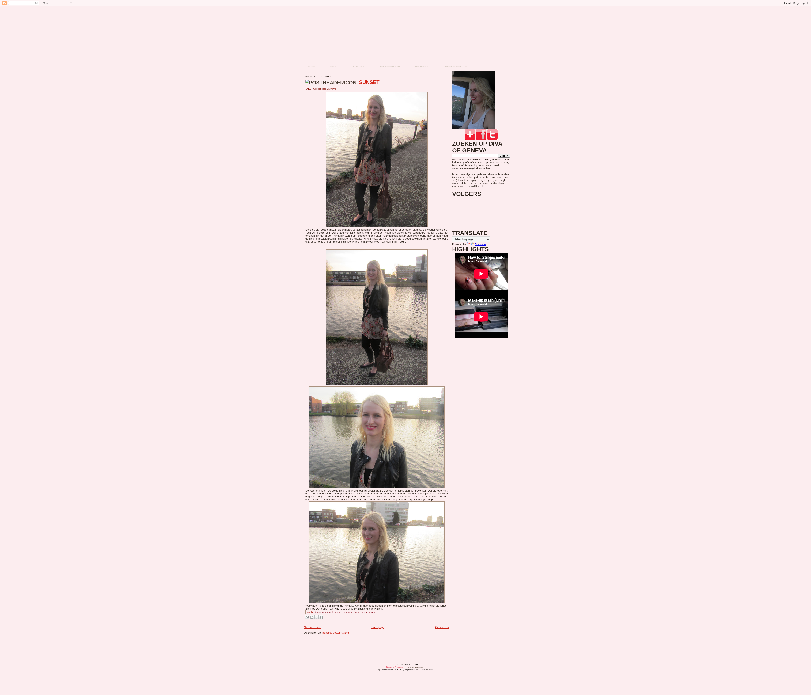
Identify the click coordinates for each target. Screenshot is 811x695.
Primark (347, 612)
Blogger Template (394, 667)
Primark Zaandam (364, 612)
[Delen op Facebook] (321, 617)
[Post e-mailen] (340, 89)
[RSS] (372, 667)
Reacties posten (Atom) (335, 632)
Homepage (377, 627)
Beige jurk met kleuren (328, 612)
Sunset (369, 82)
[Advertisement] (378, 643)
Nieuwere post (312, 627)
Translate (480, 244)
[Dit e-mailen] (307, 617)
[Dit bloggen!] (312, 617)
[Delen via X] (316, 617)
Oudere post (442, 627)
